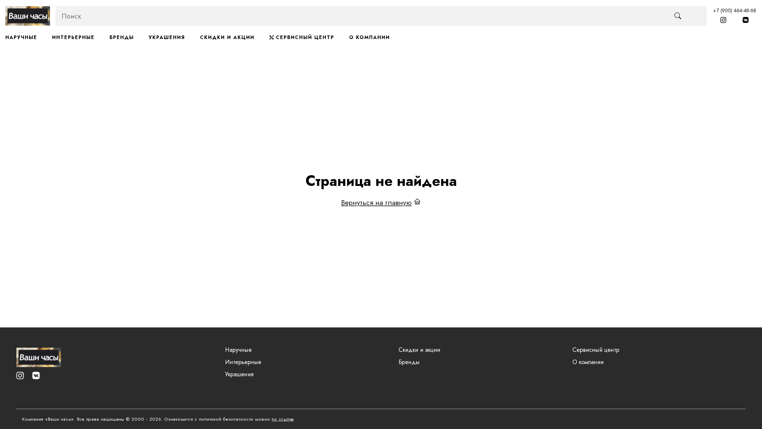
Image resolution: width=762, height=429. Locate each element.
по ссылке (283, 419)
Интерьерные (73, 37)
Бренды (122, 37)
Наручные (21, 37)
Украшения (167, 37)
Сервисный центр (304, 37)
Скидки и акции (227, 37)
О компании (369, 37)
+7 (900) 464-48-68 (734, 10)
